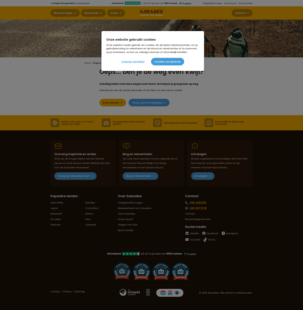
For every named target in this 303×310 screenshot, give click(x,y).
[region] (152, 51)
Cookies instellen (133, 61)
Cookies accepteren (167, 61)
